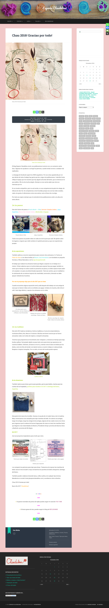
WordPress (37, 604)
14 (86, 75)
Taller (37, 21)
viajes (50, 537)
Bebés (90, 116)
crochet (81, 123)
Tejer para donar (63, 536)
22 (90, 78)
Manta (85, 133)
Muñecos (88, 135)
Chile (81, 121)
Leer (28, 21)
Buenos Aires (88, 118)
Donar (81, 126)
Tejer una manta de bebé (13, 577)
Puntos (96, 140)
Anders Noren (91, 604)
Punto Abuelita (90, 140)
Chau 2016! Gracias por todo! (32, 35)
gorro (91, 128)
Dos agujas (86, 126)
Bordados (81, 118)
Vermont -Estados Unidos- (49, 209)
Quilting (81, 143)
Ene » (100, 84)
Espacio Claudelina (54, 7)
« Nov (80, 84)
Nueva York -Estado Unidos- (27, 212)
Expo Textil (51, 536)
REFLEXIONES (53, 509)
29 (90, 80)
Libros (81, 133)
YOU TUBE (59, 501)
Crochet (61, 532)
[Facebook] (37, 112)
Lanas (97, 130)
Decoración (87, 123)
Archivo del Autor (14, 533)
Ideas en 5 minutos (83, 130)
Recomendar (49, 21)
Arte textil (81, 116)
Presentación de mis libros (14, 575)
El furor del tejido (11, 585)
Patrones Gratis (89, 138)
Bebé (86, 116)
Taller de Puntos (83, 145)
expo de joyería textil (39, 260)
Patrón (95, 138)
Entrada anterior (53, 542)
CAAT (94, 118)
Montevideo (39, 212)
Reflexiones (52, 534)
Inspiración (91, 130)
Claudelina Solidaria (54, 532)
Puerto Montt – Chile (35, 209)
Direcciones (93, 123)
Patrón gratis (82, 140)
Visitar (19, 21)
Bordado (95, 116)
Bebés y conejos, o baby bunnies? (16, 580)
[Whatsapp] (34, 112)
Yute (92, 148)
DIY (98, 123)
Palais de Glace (16, 257)
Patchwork (82, 138)
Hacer (9, 21)
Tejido (98, 145)
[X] (43, 112)
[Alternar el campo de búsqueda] (101, 21)
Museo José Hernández (41, 257)
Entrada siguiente (53, 544)
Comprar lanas (97, 121)
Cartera (98, 118)
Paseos (66, 532)
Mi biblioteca (82, 135)
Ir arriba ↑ (100, 604)
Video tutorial (86, 148)
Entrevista (93, 126)
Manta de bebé (92, 133)
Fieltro (87, 128)
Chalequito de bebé (12, 582)
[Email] (40, 112)
